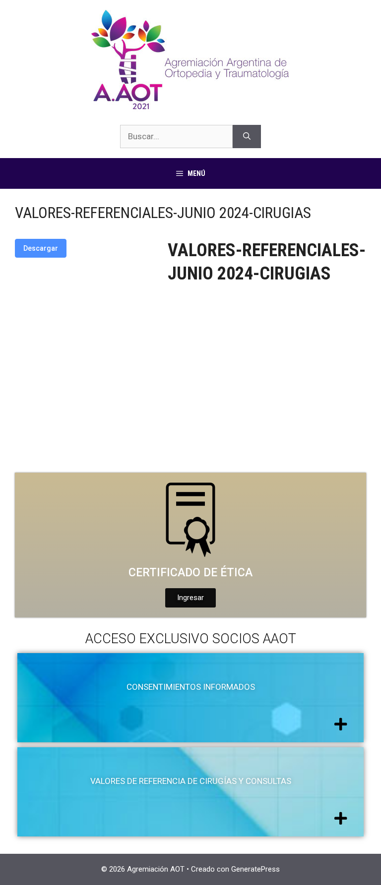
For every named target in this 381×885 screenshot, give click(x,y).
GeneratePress (255, 869)
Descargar (40, 248)
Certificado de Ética (190, 572)
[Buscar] (247, 137)
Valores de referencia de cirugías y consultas (190, 781)
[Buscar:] (176, 137)
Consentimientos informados (191, 687)
